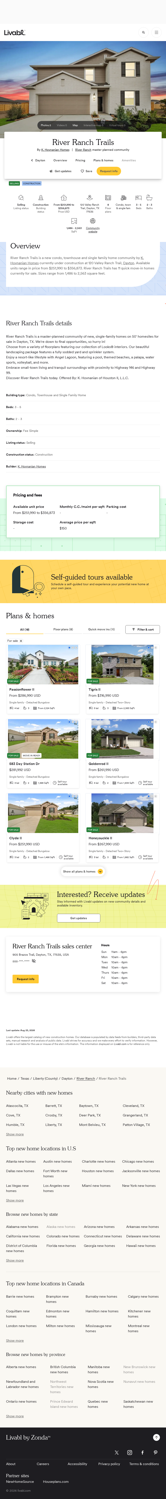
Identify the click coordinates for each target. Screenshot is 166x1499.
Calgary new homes (143, 1296)
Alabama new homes (22, 1227)
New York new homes (139, 1186)
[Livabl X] (116, 1452)
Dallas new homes (20, 1171)
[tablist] (63, 629)
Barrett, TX (53, 1106)
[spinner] (143, 32)
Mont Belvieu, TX (92, 1125)
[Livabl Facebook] (142, 1452)
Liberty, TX (53, 1125)
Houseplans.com (56, 1482)
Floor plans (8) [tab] (63, 629)
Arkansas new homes (142, 1227)
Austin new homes (57, 1161)
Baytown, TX (89, 1106)
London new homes (21, 1326)
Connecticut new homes (103, 1236)
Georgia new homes (99, 1246)
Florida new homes (61, 1246)
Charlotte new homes (98, 1161)
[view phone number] (34, 961)
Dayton (128, 263)
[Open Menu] (156, 32)
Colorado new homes (63, 1236)
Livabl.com (120, 1044)
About (10, 1464)
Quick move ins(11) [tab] (101, 629)
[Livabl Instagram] (129, 1452)
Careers (43, 1464)
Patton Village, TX (136, 1125)
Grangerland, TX (135, 1115)
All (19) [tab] (24, 629)
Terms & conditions (144, 1464)
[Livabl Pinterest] (155, 1452)
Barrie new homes (20, 1296)
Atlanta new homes (21, 1161)
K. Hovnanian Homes (55, 149)
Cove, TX (13, 1115)
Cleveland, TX (133, 1106)
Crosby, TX (53, 1115)
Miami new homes (96, 1186)
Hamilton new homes (102, 1311)
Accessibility (77, 1464)
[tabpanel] (83, 760)
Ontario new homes (21, 1401)
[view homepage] (14, 32)
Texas (25, 1078)
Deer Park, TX (90, 1115)
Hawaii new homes (141, 1246)
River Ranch (83, 149)
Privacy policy (109, 1464)
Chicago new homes (138, 1161)
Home (12, 1078)
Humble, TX (15, 1125)
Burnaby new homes (101, 1296)
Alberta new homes (21, 1367)
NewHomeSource (20, 1482)
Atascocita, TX (17, 1106)
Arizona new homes (99, 1227)
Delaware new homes (143, 1236)
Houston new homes (98, 1171)
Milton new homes (60, 1326)
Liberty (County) (45, 1078)
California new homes (23, 1236)
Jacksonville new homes (141, 1171)
